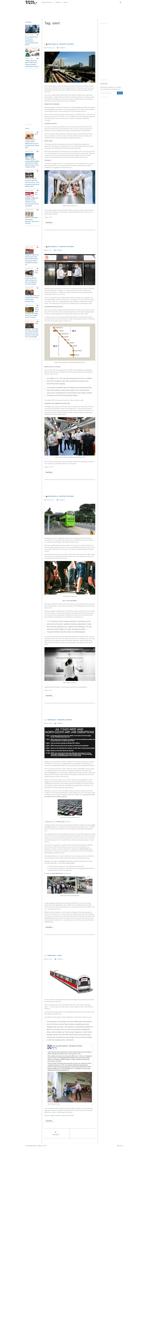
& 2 (51, 217)
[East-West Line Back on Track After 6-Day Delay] (69, 67)
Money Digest (32, 1145)
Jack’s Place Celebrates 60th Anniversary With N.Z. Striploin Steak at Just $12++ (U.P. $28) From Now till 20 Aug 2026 (31, 277)
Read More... (49, 222)
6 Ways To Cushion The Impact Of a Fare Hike (61, 1115)
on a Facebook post (78, 632)
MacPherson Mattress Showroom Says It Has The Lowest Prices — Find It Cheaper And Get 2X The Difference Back (32, 182)
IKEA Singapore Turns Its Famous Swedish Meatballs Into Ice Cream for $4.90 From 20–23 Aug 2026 (32, 141)
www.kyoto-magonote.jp (73, 895)
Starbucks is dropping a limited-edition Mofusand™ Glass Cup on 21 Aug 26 (32, 220)
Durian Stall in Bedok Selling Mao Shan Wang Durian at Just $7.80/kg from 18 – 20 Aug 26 (32, 312)
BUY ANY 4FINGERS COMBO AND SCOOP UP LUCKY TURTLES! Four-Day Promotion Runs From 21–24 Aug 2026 (32, 199)
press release (59, 999)
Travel (60, 955)
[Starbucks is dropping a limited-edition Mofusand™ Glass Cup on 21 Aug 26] (29, 214)
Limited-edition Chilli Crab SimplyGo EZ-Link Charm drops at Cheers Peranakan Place (32, 298)
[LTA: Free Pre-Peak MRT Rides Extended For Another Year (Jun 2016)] (69, 979)
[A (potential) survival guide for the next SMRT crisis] (69, 742)
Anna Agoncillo (52, 44)
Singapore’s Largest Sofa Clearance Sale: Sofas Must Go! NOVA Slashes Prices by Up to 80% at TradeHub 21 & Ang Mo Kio (32, 259)
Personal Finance (46, 2)
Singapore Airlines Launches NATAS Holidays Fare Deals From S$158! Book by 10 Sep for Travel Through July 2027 (32, 163)
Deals (65, 2)
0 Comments (62, 47)
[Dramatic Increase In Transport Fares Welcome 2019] (69, 519)
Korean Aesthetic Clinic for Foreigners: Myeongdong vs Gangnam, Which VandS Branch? (31, 40)
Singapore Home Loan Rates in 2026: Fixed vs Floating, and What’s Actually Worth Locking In (32, 63)
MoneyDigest (51, 719)
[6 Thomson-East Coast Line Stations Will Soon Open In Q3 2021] (69, 269)
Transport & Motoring (66, 44)
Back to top (120, 1145)
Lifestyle (57, 2)
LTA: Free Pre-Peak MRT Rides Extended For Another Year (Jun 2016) (66, 945)
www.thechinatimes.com (73, 817)
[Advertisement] (74, 11)
